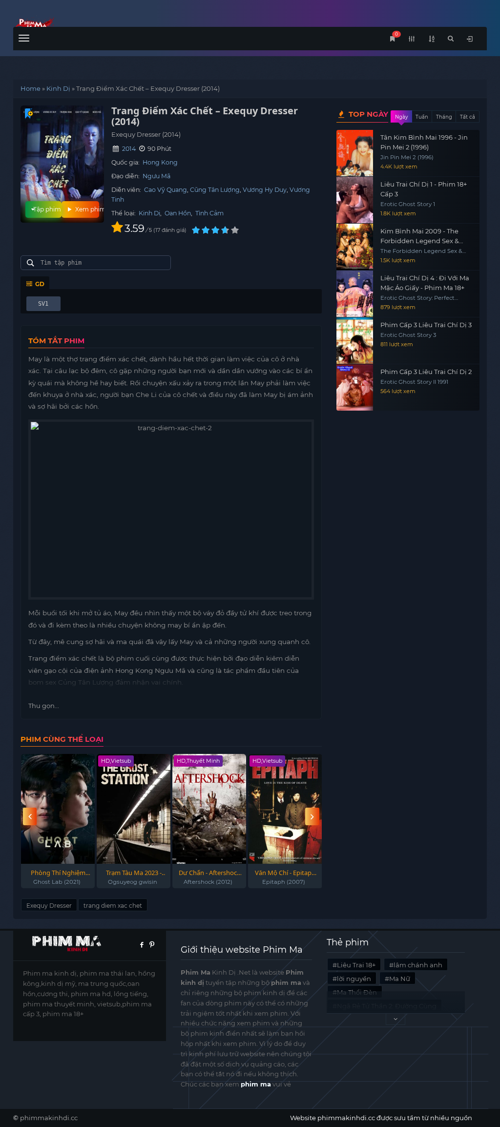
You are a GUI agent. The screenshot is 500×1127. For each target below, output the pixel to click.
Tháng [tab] (444, 117)
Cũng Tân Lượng (215, 189)
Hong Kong (160, 162)
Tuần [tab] (422, 117)
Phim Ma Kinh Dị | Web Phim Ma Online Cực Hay (72, 26)
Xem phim (86, 209)
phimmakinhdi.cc (49, 1118)
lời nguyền (354, 978)
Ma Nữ (399, 978)
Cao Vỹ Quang (165, 189)
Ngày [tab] (401, 117)
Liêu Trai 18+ (356, 965)
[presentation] (30, 817)
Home (31, 88)
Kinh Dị (58, 88)
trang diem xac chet (112, 905)
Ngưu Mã (156, 176)
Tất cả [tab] (467, 117)
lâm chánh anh (418, 965)
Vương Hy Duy (265, 189)
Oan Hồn (178, 213)
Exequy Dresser (49, 905)
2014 (129, 148)
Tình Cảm (209, 213)
